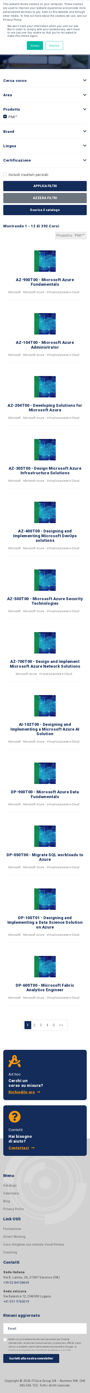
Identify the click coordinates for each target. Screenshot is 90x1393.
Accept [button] (35, 45)
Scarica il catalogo (45, 210)
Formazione (12, 1229)
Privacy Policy (13, 1209)
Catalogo (10, 1185)
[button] (85, 80)
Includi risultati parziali (28, 174)
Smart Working (14, 1236)
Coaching (10, 1252)
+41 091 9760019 (16, 1301)
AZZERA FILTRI (45, 198)
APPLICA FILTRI (45, 186)
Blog (6, 1201)
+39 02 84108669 (16, 1282)
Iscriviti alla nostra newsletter (31, 1358)
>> (61, 1025)
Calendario (11, 1193)
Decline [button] (54, 45)
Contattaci (19, 1148)
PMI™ (13, 117)
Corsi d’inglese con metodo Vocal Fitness (33, 1244)
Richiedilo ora (22, 1092)
